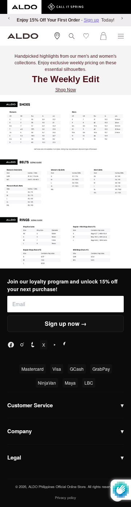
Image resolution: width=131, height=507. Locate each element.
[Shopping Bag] (104, 36)
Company (65, 431)
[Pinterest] (65, 344)
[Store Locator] (57, 35)
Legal (65, 457)
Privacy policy (65, 497)
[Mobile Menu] (121, 36)
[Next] (122, 18)
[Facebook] (11, 344)
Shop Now (65, 89)
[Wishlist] (87, 36)
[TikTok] (32, 344)
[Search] (72, 36)
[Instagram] (21, 344)
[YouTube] (54, 344)
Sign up (91, 20)
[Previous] (9, 18)
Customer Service (65, 405)
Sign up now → (66, 323)
